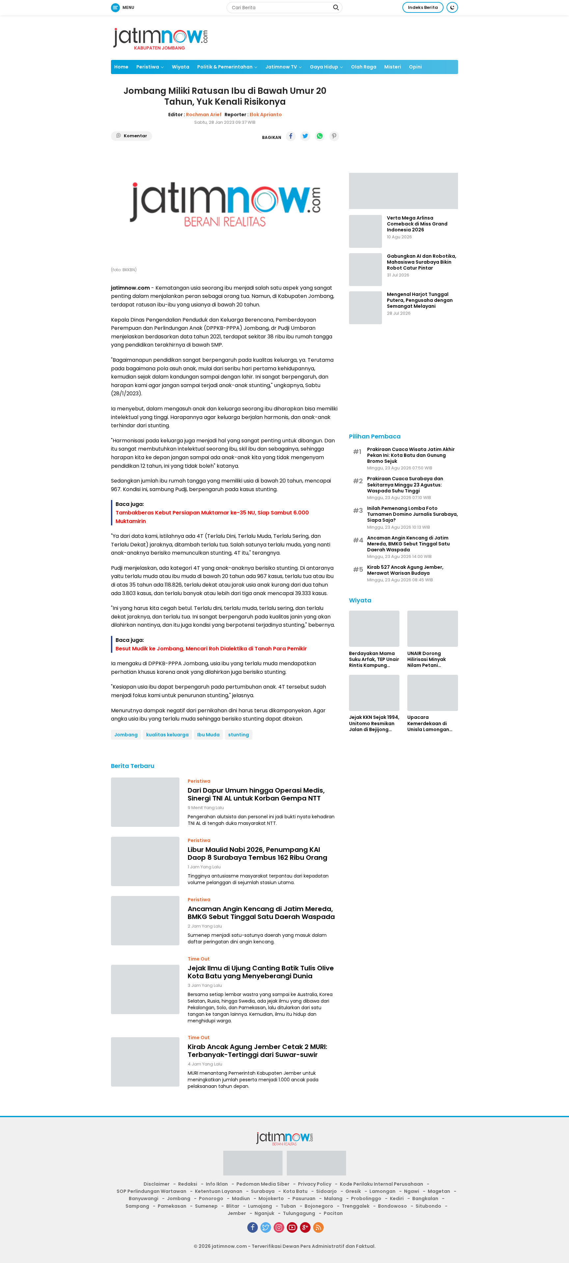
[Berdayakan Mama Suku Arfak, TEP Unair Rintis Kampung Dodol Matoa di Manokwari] (374, 629)
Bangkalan (425, 1198)
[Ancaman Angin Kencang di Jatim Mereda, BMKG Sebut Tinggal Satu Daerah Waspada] (145, 920)
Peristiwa (147, 67)
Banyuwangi (143, 1198)
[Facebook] (252, 1227)
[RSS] (318, 1227)
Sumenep (206, 1206)
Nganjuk (264, 1213)
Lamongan (382, 1191)
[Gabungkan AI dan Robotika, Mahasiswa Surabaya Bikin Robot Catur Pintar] (365, 269)
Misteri (392, 67)
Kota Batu (295, 1191)
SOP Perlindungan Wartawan (151, 1191)
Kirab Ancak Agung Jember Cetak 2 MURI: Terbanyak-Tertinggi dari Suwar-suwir (257, 1051)
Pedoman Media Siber (262, 1184)
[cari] (335, 8)
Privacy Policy (314, 1184)
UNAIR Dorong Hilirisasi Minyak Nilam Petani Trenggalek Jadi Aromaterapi (427, 659)
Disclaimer (157, 1184)
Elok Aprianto (266, 114)
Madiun (241, 1198)
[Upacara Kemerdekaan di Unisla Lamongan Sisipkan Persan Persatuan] (432, 693)
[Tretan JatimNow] (403, 190)
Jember (237, 1213)
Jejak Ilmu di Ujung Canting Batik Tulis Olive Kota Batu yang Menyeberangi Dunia (261, 972)
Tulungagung (299, 1213)
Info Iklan (217, 1184)
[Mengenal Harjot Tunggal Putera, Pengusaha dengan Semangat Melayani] (365, 307)
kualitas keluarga (167, 734)
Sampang (137, 1206)
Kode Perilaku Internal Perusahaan (381, 1184)
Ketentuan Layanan (218, 1191)
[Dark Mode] (452, 7)
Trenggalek (355, 1206)
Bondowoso (392, 1206)
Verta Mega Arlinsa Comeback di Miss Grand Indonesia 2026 (417, 224)
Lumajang (260, 1206)
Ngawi (411, 1191)
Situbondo (428, 1206)
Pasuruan (303, 1198)
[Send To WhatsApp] (320, 136)
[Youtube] (292, 1227)
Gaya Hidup (324, 67)
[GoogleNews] (305, 1227)
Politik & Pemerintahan (225, 67)
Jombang (126, 734)
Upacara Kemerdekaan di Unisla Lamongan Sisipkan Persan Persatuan (428, 723)
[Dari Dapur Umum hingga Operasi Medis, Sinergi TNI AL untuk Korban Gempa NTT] (145, 802)
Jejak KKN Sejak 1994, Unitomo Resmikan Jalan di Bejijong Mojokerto (374, 723)
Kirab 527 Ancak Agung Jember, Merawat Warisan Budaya (405, 570)
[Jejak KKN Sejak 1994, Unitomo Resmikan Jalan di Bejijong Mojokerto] (374, 693)
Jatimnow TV (281, 67)
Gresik (353, 1191)
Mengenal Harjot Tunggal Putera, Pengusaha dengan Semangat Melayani (420, 300)
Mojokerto (271, 1198)
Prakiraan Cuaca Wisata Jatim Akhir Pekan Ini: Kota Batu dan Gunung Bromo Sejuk (411, 455)
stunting (238, 734)
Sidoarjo (326, 1191)
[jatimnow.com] (160, 37)
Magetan (439, 1191)
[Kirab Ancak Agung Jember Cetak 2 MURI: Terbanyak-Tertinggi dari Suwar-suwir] (145, 1062)
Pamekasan (172, 1206)
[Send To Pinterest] (334, 136)
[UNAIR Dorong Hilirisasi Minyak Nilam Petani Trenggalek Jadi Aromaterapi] (432, 629)
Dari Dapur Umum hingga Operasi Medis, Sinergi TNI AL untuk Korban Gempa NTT (256, 794)
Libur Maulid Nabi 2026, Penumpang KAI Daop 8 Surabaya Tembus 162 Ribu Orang (257, 853)
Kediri (397, 1198)
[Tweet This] (305, 136)
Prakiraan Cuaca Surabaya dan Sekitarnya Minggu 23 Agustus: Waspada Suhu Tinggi (405, 485)
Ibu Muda (208, 734)
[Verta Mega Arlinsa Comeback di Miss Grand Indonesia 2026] (365, 231)
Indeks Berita (423, 7)
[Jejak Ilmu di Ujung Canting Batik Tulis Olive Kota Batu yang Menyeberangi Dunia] (145, 989)
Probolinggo (366, 1198)
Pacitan (333, 1213)
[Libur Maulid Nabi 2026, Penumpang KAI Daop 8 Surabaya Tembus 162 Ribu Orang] (145, 861)
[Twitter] (265, 1227)
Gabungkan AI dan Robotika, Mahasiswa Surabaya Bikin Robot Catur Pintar (421, 262)
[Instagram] (279, 1227)
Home (121, 67)
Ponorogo (211, 1198)
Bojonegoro (319, 1206)
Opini (415, 67)
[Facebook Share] (291, 136)
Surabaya (263, 1191)
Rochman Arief (204, 114)
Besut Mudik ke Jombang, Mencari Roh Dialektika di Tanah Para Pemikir (211, 648)
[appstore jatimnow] (316, 1165)
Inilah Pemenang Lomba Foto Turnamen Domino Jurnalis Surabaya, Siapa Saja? (412, 514)
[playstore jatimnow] (253, 1165)
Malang (333, 1198)
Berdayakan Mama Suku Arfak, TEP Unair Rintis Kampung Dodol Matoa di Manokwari (374, 659)
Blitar (232, 1206)
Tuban (288, 1206)
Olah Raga (363, 67)
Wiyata (180, 67)
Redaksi (187, 1184)
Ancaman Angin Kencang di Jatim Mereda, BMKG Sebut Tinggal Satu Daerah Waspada (261, 913)
